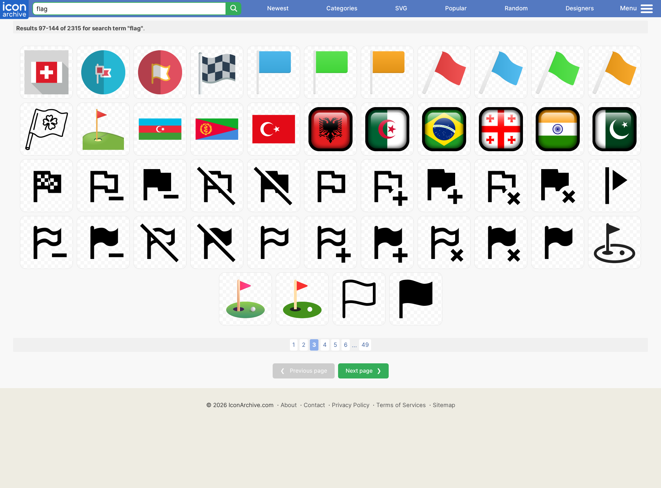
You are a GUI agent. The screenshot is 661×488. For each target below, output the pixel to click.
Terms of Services (401, 405)
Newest (277, 8)
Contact (314, 405)
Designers (580, 8)
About (289, 405)
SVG (401, 8)
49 (365, 344)
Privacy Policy (350, 405)
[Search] (233, 8)
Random (516, 8)
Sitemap (444, 405)
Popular (456, 8)
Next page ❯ (363, 370)
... (354, 345)
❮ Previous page (303, 370)
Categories (341, 8)
